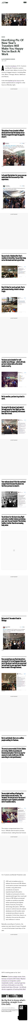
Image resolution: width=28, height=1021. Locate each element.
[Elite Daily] (5, 2)
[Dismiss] (25, 1006)
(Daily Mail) (22, 989)
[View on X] (14, 773)
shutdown (13, 66)
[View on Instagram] (14, 550)
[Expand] (20, 1006)
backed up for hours (14, 80)
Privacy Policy (9, 1011)
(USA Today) (16, 978)
